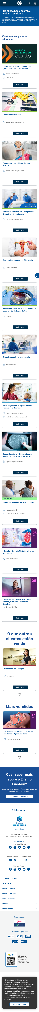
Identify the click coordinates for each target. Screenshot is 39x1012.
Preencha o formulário (19, 796)
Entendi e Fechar (19, 1004)
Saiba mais (20, 85)
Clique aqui (22, 956)
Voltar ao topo (20, 810)
